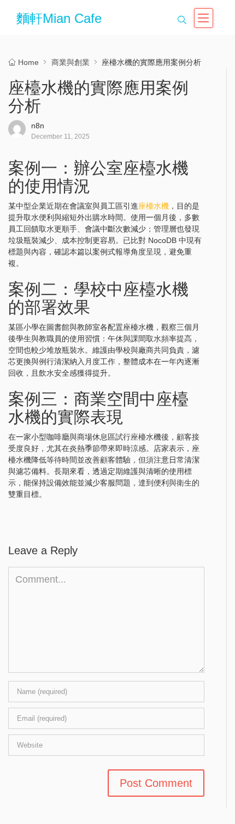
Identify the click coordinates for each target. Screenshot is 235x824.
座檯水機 (153, 205)
